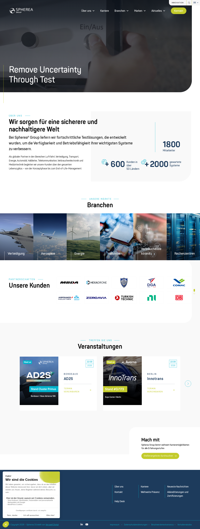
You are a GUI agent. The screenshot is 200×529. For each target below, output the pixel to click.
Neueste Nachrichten (178, 486)
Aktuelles (156, 11)
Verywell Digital (52, 524)
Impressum (114, 524)
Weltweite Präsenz (150, 492)
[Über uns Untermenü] (94, 11)
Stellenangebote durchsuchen (158, 455)
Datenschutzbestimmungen (135, 524)
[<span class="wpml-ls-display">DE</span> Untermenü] (198, 3)
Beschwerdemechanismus (162, 524)
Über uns (86, 11)
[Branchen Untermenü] (128, 11)
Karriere (104, 11)
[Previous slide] (12, 384)
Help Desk (120, 501)
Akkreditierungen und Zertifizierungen (177, 494)
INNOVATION (178, 3)
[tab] (194, 290)
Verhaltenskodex (184, 524)
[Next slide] (188, 384)
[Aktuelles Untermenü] (164, 11)
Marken (138, 11)
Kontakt (178, 11)
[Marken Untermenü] (145, 11)
